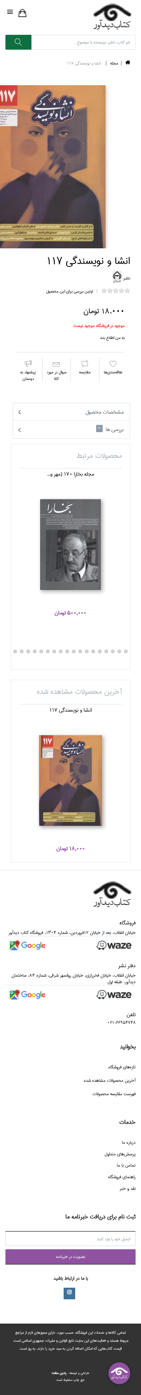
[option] (70, 547)
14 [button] (74, 651)
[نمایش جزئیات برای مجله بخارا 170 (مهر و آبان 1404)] (70, 544)
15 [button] (67, 651)
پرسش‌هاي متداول (120, 1154)
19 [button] (41, 651)
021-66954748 (121, 1022)
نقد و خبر (128, 1188)
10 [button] (100, 651)
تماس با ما (126, 1165)
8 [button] (113, 651)
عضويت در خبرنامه (70, 1257)
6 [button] (126, 651)
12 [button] (87, 651)
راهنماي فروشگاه (122, 1177)
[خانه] (127, 63)
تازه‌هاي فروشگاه (122, 1067)
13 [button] (80, 651)
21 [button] (28, 651)
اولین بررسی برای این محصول (69, 291)
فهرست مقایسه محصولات (114, 1094)
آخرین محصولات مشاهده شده (110, 1080)
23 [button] (15, 651)
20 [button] (35, 651)
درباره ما (129, 1142)
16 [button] (61, 651)
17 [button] (54, 651)
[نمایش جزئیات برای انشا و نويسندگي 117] (70, 780)
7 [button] (119, 651)
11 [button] (93, 651)
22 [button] (22, 651)
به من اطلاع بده (113, 337)
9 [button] (106, 651)
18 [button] (48, 651)
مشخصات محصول (104, 412)
